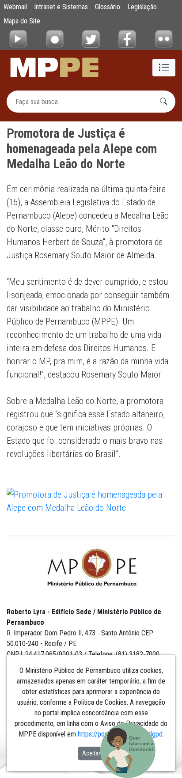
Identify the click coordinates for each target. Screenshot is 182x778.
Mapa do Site (22, 21)
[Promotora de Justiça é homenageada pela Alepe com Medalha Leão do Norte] (91, 500)
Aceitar (91, 753)
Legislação (142, 7)
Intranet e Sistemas (61, 7)
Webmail (15, 7)
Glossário (107, 7)
